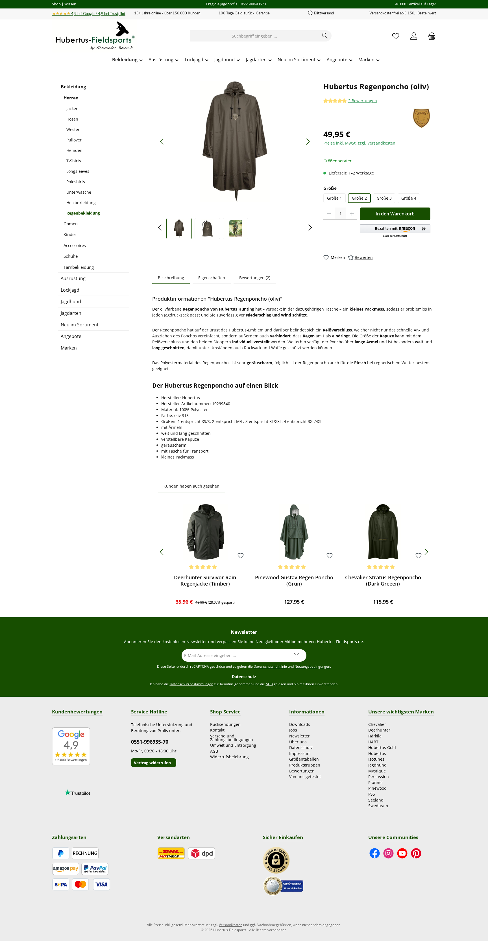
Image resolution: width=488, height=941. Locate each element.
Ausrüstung (73, 278)
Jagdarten (71, 313)
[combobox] (254, 36)
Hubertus (377, 753)
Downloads (299, 724)
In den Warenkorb (395, 214)
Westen (73, 129)
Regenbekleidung (83, 213)
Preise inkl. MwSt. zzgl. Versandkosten (359, 143)
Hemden (74, 150)
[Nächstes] (308, 141)
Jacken (72, 108)
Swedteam (378, 805)
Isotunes (376, 759)
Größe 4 (408, 198)
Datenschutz (301, 747)
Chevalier (377, 724)
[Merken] (240, 556)
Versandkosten (230, 924)
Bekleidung (73, 87)
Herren (71, 98)
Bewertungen (302, 771)
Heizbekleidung (81, 202)
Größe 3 (384, 198)
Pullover (74, 140)
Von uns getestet (305, 776)
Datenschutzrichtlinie (270, 666)
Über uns (298, 741)
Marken (69, 348)
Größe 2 (359, 198)
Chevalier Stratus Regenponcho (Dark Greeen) (383, 580)
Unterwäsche (78, 192)
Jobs (293, 730)
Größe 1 (334, 198)
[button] (395, 231)
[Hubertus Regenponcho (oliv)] (235, 141)
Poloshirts (75, 181)
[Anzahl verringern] (329, 214)
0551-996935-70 (149, 741)
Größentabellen (304, 759)
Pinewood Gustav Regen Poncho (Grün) (294, 580)
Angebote (71, 336)
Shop (56, 3)
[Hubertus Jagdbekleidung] (421, 118)
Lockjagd (70, 290)
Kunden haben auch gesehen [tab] (191, 486)
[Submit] (296, 655)
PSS (371, 794)
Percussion (378, 776)
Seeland (376, 800)
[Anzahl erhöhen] (352, 214)
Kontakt (217, 730)
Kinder (70, 234)
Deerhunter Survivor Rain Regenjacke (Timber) (205, 580)
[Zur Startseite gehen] (94, 36)
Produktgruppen (304, 765)
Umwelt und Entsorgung (233, 745)
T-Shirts (73, 160)
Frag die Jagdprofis (221, 3)
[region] (235, 160)
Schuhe (71, 256)
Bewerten (364, 257)
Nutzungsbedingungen (312, 666)
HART (373, 741)
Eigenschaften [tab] (211, 277)
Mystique (377, 771)
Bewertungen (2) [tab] (254, 277)
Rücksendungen (225, 724)
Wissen (70, 3)
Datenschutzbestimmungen (191, 684)
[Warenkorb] (430, 36)
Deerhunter (379, 730)
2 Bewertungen (362, 101)
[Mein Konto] (413, 36)
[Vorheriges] (162, 141)
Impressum (300, 753)
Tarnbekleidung (79, 267)
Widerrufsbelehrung (229, 756)
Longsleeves (77, 171)
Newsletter (299, 736)
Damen (71, 223)
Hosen (72, 119)
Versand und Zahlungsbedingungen (231, 737)
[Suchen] (325, 36)
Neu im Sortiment (80, 325)
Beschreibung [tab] (171, 277)
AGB (269, 684)
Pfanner (375, 782)
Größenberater (337, 160)
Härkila (375, 736)
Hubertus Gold (382, 747)
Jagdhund (71, 301)
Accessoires (75, 245)
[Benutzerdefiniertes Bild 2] (283, 885)
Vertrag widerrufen (152, 762)
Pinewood (377, 788)
